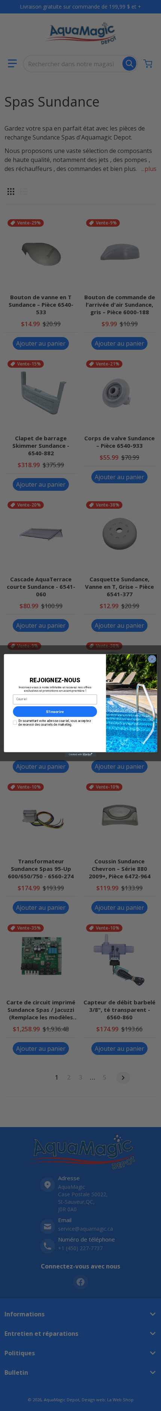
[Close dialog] (152, 659)
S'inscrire (55, 711)
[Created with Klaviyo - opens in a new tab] (80, 754)
